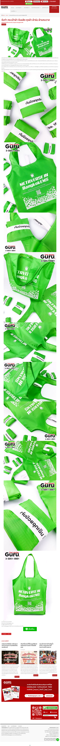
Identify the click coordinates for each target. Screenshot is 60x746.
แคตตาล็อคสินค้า (14, 726)
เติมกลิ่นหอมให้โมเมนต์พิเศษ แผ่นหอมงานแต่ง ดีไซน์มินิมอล (29, 645)
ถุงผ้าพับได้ (4, 24)
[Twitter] (48, 739)
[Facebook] (45, 739)
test (8, 726)
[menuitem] (12, 7)
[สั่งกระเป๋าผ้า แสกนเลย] (45, 712)
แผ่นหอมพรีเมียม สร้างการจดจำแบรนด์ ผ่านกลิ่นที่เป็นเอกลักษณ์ (10, 645)
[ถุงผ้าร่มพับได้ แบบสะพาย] (30, 42)
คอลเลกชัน (20, 726)
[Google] (51, 739)
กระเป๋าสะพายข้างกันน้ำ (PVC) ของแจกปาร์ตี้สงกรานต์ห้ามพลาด (46, 645)
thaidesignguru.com (10, 734)
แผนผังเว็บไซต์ (3, 726)
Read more (17, 676)
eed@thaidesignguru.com (54, 734)
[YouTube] (54, 739)
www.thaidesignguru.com (54, 736)
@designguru (56, 732)
